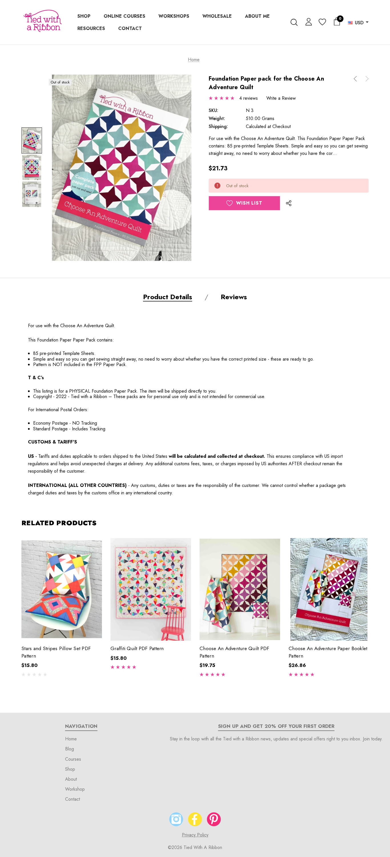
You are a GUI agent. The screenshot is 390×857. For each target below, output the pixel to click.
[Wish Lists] (321, 22)
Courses (73, 759)
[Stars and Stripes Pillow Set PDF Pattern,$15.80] (61, 589)
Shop (70, 769)
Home (71, 739)
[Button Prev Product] (357, 78)
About (71, 779)
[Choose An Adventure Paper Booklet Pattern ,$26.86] (329, 589)
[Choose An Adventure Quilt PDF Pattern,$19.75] (240, 589)
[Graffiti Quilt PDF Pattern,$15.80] (150, 589)
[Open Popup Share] (289, 203)
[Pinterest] (214, 819)
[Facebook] (195, 819)
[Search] (294, 22)
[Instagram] (176, 819)
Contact (72, 799)
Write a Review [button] (281, 98)
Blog (69, 749)
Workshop (75, 789)
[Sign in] (307, 21)
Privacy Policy (195, 835)
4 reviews (248, 98)
